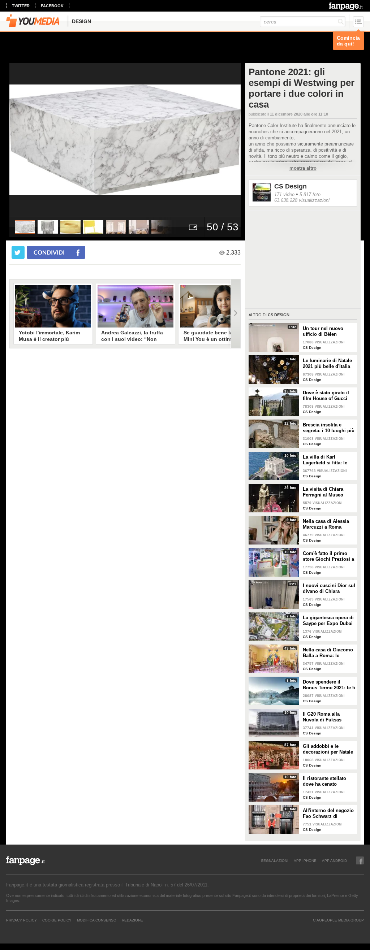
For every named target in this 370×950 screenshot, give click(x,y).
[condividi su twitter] (18, 252)
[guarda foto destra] (148, 140)
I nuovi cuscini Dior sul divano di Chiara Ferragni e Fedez (329, 588)
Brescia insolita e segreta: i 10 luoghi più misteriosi (328, 428)
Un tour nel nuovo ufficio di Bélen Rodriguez (323, 331)
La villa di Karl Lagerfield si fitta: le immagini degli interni (328, 460)
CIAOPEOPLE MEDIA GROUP (338, 920)
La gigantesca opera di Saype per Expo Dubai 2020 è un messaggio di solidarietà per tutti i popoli (328, 620)
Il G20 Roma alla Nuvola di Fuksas (322, 717)
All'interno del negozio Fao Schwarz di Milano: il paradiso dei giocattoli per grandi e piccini (328, 813)
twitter (21, 6)
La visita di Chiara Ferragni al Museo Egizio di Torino (323, 492)
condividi (49, 252)
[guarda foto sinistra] (32, 140)
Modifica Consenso (96, 920)
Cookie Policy (57, 920)
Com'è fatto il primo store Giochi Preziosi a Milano (328, 556)
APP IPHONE (305, 860)
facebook (52, 6)
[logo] (346, 6)
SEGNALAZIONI (274, 860)
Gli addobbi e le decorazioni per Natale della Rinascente (328, 749)
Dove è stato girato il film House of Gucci (326, 395)
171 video (284, 194)
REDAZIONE (132, 920)
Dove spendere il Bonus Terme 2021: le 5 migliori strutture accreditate (329, 685)
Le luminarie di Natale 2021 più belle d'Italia (327, 363)
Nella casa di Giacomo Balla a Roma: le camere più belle (328, 653)
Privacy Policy (21, 920)
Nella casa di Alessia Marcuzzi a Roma (326, 524)
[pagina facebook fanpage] (360, 860)
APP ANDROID (334, 860)
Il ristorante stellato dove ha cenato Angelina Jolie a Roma (328, 781)
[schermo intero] (193, 227)
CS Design (290, 186)
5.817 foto (310, 194)
